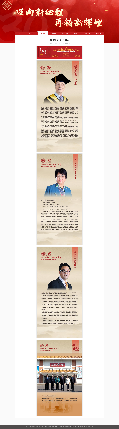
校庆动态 (31, 33)
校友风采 (87, 33)
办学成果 (43, 33)
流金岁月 (76, 33)
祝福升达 (98, 33)
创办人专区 (65, 33)
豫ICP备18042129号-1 (40, 426)
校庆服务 (54, 33)
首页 (20, 33)
